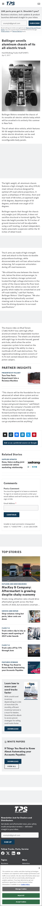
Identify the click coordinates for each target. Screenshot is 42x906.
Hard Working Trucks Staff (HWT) (15, 53)
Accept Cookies (21, 902)
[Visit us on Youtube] (18, 853)
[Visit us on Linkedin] (13, 853)
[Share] (16, 434)
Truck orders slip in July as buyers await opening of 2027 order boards (14, 633)
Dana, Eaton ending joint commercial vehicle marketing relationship (13, 465)
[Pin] (34, 434)
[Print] (5, 434)
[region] (21, 885)
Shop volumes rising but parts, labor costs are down (13, 616)
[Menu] (3, 3)
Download (13, 729)
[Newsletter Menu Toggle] (39, 3)
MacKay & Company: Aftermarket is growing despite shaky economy (19, 590)
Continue (11, 515)
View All (11, 766)
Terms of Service (17, 31)
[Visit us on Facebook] (2, 853)
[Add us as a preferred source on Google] (11, 434)
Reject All (21, 895)
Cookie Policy (25, 884)
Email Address (10, 503)
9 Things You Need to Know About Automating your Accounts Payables (13, 667)
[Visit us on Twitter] (8, 853)
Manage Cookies (21, 889)
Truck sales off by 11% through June (12, 649)
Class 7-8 (6, 628)
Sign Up (8, 842)
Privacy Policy (5, 31)
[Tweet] (28, 434)
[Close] (39, 868)
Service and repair (10, 611)
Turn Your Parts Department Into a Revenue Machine (10, 378)
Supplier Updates (9, 459)
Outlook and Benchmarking (14, 584)
